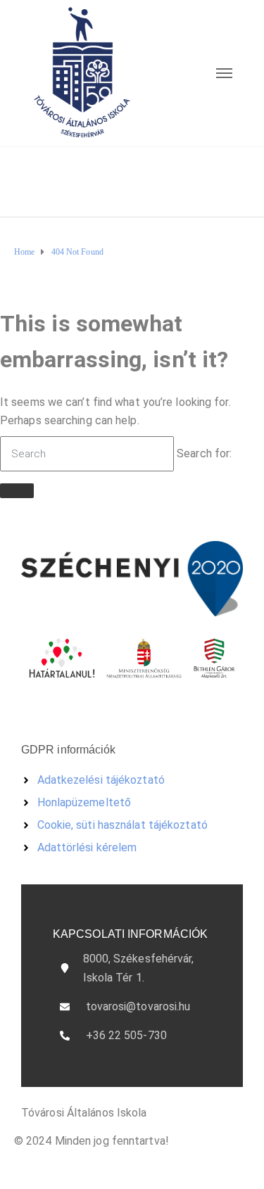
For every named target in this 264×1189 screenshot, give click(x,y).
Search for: (204, 453)
